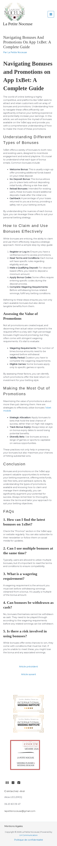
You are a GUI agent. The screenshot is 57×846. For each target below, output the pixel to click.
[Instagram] (13, 782)
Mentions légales (13, 826)
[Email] (7, 782)
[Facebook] (18, 782)
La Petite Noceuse (17, 24)
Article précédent (28, 666)
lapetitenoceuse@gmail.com (19, 811)
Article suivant (28, 674)
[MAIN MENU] (51, 14)
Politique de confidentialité (28, 840)
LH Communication (28, 835)
